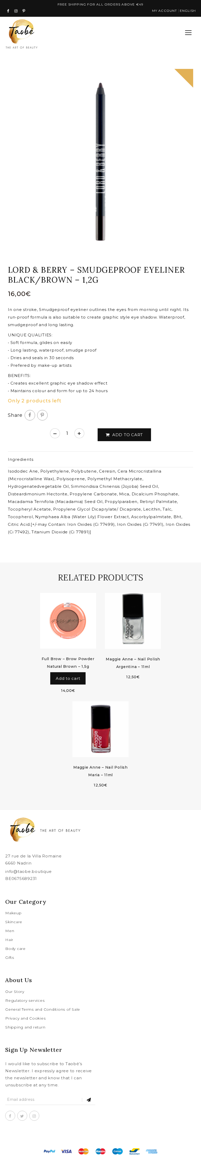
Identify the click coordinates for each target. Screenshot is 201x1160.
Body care (15, 948)
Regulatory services (24, 1000)
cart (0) (170, 33)
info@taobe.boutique (28, 871)
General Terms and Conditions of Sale (42, 1009)
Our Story (14, 991)
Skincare (13, 922)
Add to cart (127, 434)
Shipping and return (25, 1027)
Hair (9, 939)
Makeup (13, 913)
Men (9, 930)
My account (164, 11)
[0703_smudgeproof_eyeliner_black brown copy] (100, 161)
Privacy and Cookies (25, 1018)
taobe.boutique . (101, 1137)
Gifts (9, 957)
